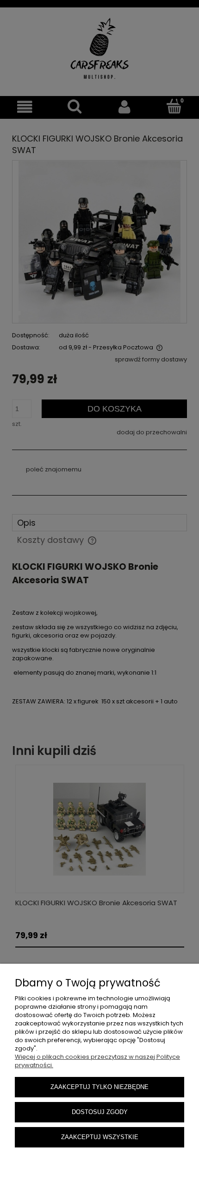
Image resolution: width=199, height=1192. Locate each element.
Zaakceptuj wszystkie (99, 1137)
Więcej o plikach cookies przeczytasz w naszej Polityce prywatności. (97, 1061)
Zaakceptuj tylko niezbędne (99, 1086)
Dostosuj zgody (100, 1111)
